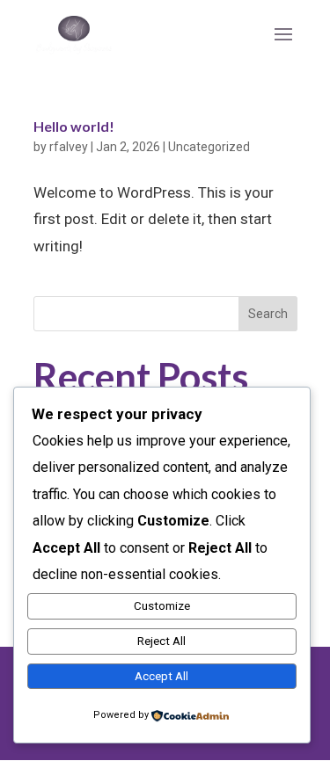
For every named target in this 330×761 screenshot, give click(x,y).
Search (268, 314)
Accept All (161, 676)
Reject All (161, 641)
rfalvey (68, 147)
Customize (162, 605)
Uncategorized (209, 147)
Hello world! (73, 126)
